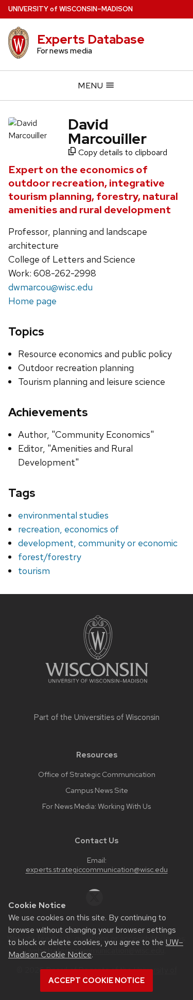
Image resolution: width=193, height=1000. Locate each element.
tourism (34, 571)
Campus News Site (96, 790)
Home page (32, 301)
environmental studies (63, 515)
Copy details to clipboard (121, 152)
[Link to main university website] (96, 684)
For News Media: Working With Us (96, 806)
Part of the (97, 717)
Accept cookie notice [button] (96, 980)
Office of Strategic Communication (96, 774)
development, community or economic (98, 543)
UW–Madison (70, 9)
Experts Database (91, 39)
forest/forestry (49, 557)
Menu (91, 85)
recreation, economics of (68, 529)
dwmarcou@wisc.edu (50, 287)
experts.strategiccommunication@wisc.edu (97, 869)
